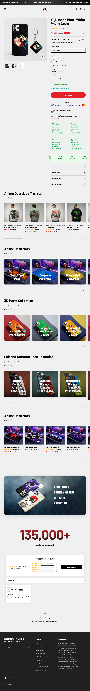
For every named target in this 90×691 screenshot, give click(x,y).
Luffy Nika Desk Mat (31, 447)
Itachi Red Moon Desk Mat (12, 447)
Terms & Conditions (42, 647)
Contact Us (39, 660)
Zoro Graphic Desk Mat (53, 447)
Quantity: (53, 75)
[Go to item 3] (21, 66)
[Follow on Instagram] (10, 678)
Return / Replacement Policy (44, 656)
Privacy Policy (40, 650)
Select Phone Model (42, 666)
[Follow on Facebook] (5, 678)
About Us (38, 643)
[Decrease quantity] (53, 79)
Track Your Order (41, 670)
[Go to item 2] (14, 66)
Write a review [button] (71, 567)
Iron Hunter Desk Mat (73, 447)
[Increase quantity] (60, 79)
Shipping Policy (40, 653)
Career (38, 663)
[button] (55, 28)
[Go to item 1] (7, 66)
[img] (11, 587)
